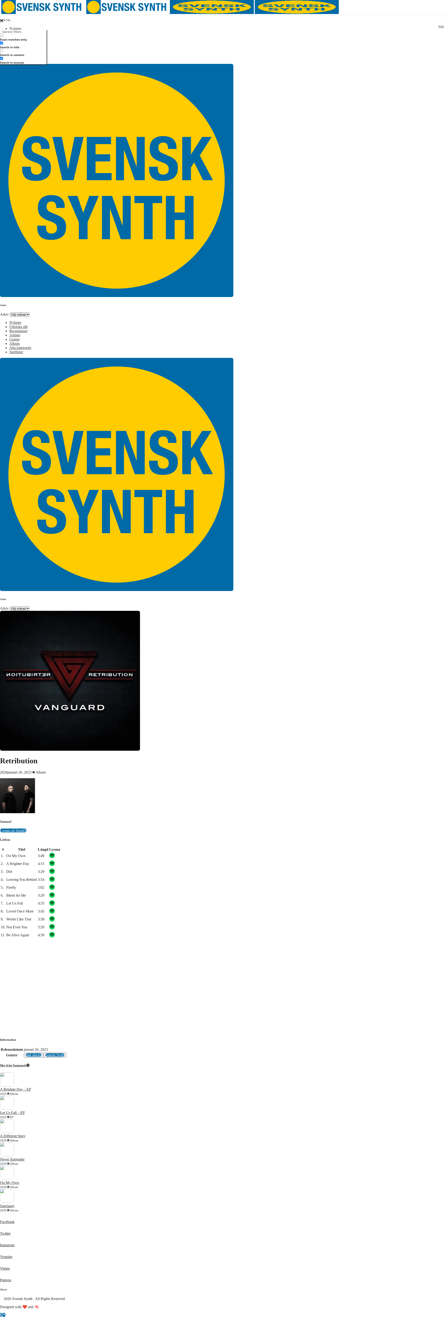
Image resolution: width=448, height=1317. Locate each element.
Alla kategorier (20, 348)
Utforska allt (18, 327)
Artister (14, 335)
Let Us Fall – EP (12, 1113)
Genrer (14, 339)
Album (14, 344)
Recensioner (18, 331)
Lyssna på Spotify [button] (13, 831)
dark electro (34, 1055)
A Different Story (13, 1136)
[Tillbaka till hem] (1, 1315)
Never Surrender (12, 1159)
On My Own (9, 1183)
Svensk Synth (54, 1055)
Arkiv (4, 314)
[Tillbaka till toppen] (4, 1315)
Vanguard (5, 821)
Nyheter (15, 29)
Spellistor (16, 352)
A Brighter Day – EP (15, 1089)
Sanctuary (7, 1206)
